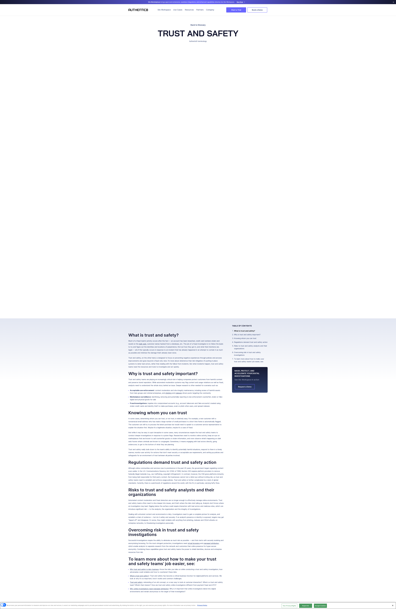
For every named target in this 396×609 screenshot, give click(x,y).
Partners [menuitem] (200, 10)
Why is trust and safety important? (247, 335)
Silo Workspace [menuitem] (164, 10)
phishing (169, 393)
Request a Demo (245, 387)
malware (179, 393)
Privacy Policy (202, 605)
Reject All (305, 606)
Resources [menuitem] (189, 10)
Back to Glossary (198, 25)
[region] (198, 605)
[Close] (392, 605)
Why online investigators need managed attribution (149, 589)
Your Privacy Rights (289, 606)
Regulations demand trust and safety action (251, 342)
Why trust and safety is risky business (144, 569)
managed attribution (211, 543)
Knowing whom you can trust (245, 338)
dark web (142, 344)
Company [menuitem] (210, 10)
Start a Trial (236, 10)
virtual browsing (194, 543)
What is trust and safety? (139, 576)
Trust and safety (136, 582)
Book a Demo (257, 10)
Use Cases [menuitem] (177, 10)
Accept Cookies (320, 606)
